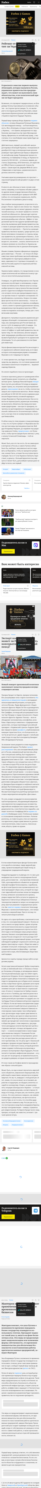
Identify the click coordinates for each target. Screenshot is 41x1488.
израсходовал (13, 389)
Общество (35, 586)
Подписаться (8, 551)
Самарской (11, 1475)
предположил (23, 431)
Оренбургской (22, 1475)
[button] (38, 2)
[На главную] (5, 2)
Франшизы (33, 6)
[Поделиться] (35, 40)
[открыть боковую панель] (34, 2)
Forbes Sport (6, 586)
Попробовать (22, 54)
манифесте (21, 730)
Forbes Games (11, 6)
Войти (29, 2)
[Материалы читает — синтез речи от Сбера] (32, 40)
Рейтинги (25, 6)
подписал (18, 1362)
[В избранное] (38, 40)
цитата (25, 1357)
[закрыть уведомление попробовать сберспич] (32, 45)
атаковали (10, 1480)
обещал (36, 381)
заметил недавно (14, 907)
